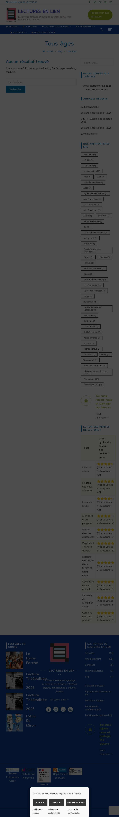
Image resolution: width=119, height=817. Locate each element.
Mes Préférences (76, 802)
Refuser (57, 802)
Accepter (40, 802)
